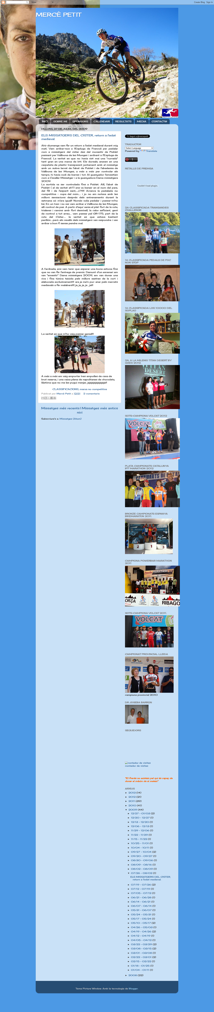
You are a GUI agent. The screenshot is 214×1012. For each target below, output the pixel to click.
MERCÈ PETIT (58, 14)
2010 (132, 805)
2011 (132, 801)
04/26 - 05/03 (142, 927)
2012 (132, 797)
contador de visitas (136, 766)
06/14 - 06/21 (141, 901)
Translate (151, 151)
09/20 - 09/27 (142, 856)
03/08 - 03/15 (141, 948)
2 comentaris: (91, 393)
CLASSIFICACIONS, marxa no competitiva (79, 389)
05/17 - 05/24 (141, 919)
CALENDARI (102, 121)
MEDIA (141, 121)
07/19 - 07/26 (141, 884)
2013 (132, 792)
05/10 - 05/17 (141, 923)
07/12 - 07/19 (141, 889)
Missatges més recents (60, 408)
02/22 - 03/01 (141, 957)
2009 (133, 809)
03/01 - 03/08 (142, 953)
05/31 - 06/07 (141, 910)
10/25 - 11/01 (140, 843)
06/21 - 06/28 (141, 897)
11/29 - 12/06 (140, 830)
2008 (133, 975)
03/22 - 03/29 (142, 944)
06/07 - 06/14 (141, 906)
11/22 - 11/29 (140, 835)
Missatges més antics (100, 408)
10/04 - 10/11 (140, 847)
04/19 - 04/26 (141, 931)
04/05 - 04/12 (141, 940)
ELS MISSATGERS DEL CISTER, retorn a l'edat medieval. (150, 878)
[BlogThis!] (45, 398)
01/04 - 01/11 (140, 970)
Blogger (133, 988)
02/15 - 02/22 (141, 961)
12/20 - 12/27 (140, 817)
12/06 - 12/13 (140, 826)
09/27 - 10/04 (141, 852)
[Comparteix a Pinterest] (54, 398)
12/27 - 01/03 (141, 813)
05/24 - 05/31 (141, 914)
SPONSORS (80, 121)
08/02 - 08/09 (142, 869)
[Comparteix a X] (48, 398)
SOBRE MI (60, 121)
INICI (45, 121)
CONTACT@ (159, 121)
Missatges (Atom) (70, 419)
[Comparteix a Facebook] (51, 398)
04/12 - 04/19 (141, 936)
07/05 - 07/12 (141, 893)
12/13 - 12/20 (140, 822)
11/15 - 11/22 (139, 839)
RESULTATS (123, 121)
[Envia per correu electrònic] (42, 398)
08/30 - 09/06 (142, 860)
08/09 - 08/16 (142, 864)
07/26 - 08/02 (142, 873)
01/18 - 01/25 (140, 966)
